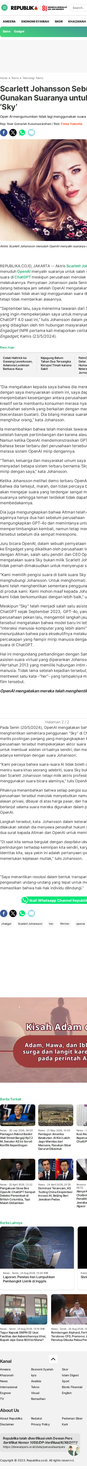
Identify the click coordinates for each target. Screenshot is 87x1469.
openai (80, 923)
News (4, 1381)
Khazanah (6, 1375)
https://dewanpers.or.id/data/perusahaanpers (34, 1447)
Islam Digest (70, 1375)
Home (4, 78)
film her (64, 923)
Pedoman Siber (72, 1418)
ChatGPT (23, 277)
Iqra (33, 1375)
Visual (35, 1393)
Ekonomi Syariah (35, 21)
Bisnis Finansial (72, 1387)
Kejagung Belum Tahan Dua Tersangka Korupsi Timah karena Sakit (56, 363)
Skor (65, 1369)
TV (2, 1399)
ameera (9, 21)
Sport (65, 1381)
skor (59, 21)
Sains (7, 31)
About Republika (11, 1418)
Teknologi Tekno (32, 78)
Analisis (36, 1381)
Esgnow (5, 1393)
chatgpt (6, 923)
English (67, 1393)
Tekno (15, 78)
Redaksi (36, 1418)
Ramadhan (38, 1399)
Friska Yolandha (71, 124)
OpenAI (23, 271)
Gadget (19, 31)
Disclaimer (7, 1424)
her (51, 923)
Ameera (5, 1369)
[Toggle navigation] (4, 7)
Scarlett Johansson (30, 923)
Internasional (8, 1387)
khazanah (77, 21)
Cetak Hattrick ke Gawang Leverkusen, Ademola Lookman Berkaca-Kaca (18, 363)
